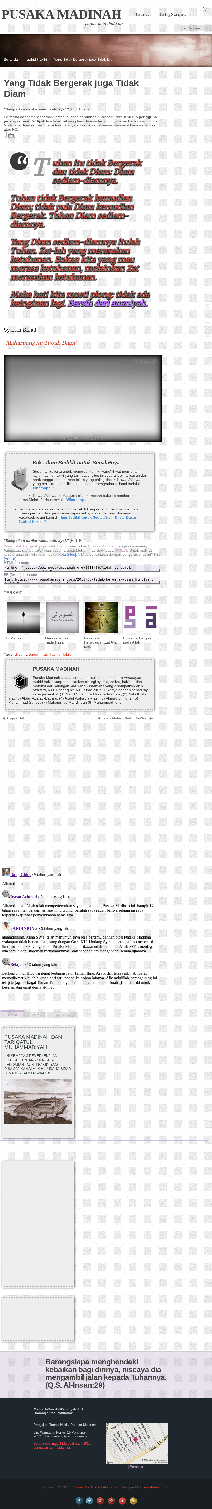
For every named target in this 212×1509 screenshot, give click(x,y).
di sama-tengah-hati (31, 654)
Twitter (90, 1501)
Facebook (79, 1501)
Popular (62, 1015)
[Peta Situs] (66, 554)
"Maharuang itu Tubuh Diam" (40, 343)
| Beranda (141, 14)
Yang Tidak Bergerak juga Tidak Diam (34, 546)
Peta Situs (109, 1487)
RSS (133, 1501)
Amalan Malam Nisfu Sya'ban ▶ (125, 718)
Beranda (11, 59)
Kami (12, 1015)
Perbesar (136, 1467)
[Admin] (10, 559)
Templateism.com (156, 1487)
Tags (35, 1015)
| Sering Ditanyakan (173, 14)
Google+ (101, 1501)
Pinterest (112, 1501)
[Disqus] (81, 797)
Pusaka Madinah (61, 14)
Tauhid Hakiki (36, 59)
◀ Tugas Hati (14, 718)
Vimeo (122, 1501)
